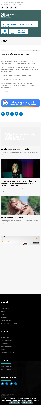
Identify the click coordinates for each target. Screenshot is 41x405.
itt (12, 91)
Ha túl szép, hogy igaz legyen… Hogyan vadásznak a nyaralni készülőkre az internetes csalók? (18, 183)
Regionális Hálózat (7, 353)
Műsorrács (4, 344)
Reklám (3, 311)
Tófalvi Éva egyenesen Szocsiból (15, 149)
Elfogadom (15, 402)
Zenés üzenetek (6, 370)
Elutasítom (27, 402)
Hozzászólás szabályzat (9, 323)
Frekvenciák (5, 308)
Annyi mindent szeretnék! (12, 217)
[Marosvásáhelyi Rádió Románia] (8, 15)
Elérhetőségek (6, 320)
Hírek (3, 314)
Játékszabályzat (6, 367)
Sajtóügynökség (6, 340)
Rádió (3, 350)
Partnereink (5, 337)
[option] (20, 240)
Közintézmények (6, 347)
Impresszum (5, 317)
